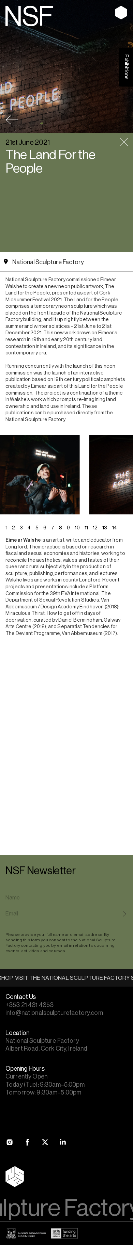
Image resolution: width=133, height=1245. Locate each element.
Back (11, 119)
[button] (116, 453)
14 (114, 527)
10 (77, 527)
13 (104, 527)
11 (86, 527)
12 (95, 527)
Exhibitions (126, 67)
